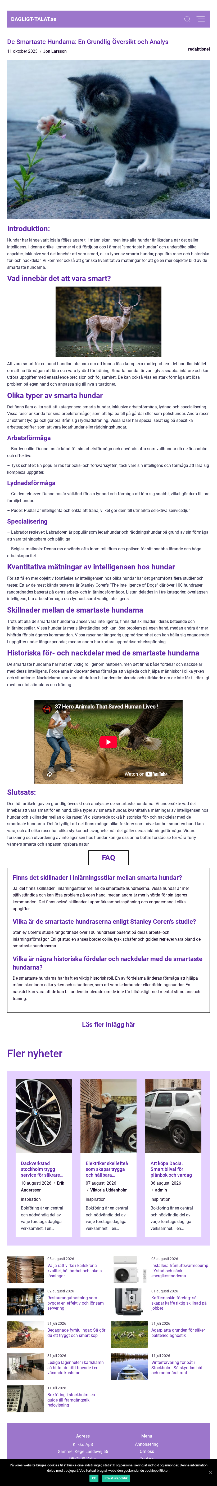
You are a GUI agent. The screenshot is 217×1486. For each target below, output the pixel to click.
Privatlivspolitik (116, 1478)
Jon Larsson (55, 51)
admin (161, 1190)
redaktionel (199, 49)
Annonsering (147, 1444)
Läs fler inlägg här (108, 1024)
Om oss (147, 1451)
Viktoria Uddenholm (109, 1190)
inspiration (31, 1199)
